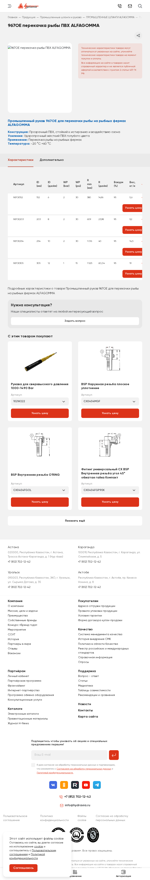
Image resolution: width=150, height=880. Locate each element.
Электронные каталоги (23, 714)
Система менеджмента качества (100, 634)
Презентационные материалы (28, 718)
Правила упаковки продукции (97, 611)
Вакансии (14, 653)
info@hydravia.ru (77, 805)
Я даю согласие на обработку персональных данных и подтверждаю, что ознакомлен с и (76, 769)
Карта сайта (88, 716)
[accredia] (93, 834)
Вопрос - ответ (88, 676)
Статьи (83, 681)
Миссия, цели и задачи (23, 611)
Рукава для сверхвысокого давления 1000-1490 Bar (39, 386)
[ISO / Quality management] (76, 834)
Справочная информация (95, 657)
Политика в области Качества (98, 644)
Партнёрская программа (24, 681)
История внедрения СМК (94, 639)
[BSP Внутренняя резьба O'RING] (40, 450)
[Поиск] (140, 6)
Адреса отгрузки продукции (96, 606)
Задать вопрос (75, 321)
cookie (38, 846)
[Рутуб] (75, 785)
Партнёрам (16, 671)
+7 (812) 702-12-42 (120, 6)
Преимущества (18, 615)
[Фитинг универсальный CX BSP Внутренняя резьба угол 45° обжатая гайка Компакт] (110, 449)
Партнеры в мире (19, 644)
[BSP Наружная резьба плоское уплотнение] (110, 363)
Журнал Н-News (18, 723)
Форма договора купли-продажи (100, 620)
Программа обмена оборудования (31, 695)
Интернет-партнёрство (24, 690)
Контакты (85, 710)
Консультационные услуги (25, 699)
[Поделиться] (138, 35)
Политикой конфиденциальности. (55, 773)
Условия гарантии (90, 615)
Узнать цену (40, 413)
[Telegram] (97, 785)
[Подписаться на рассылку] (114, 755)
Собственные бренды (22, 620)
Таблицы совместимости (94, 690)
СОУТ (11, 634)
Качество (85, 629)
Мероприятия (17, 629)
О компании (16, 606)
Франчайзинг (16, 685)
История (13, 639)
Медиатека (85, 685)
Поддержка (87, 671)
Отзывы (12, 648)
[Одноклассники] (64, 785)
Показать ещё (75, 520)
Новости (84, 704)
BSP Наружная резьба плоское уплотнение (105, 386)
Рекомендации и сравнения (96, 695)
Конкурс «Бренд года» (22, 625)
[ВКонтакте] (53, 785)
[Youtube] (86, 785)
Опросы (83, 662)
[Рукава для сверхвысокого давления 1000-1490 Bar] (40, 363)
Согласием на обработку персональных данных (84, 769)
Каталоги (15, 709)
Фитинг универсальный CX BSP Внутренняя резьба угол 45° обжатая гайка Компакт (105, 473)
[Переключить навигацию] (10, 6)
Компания (15, 601)
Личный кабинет (18, 676)
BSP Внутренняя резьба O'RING (35, 475)
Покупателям (88, 601)
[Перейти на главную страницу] (28, 6)
